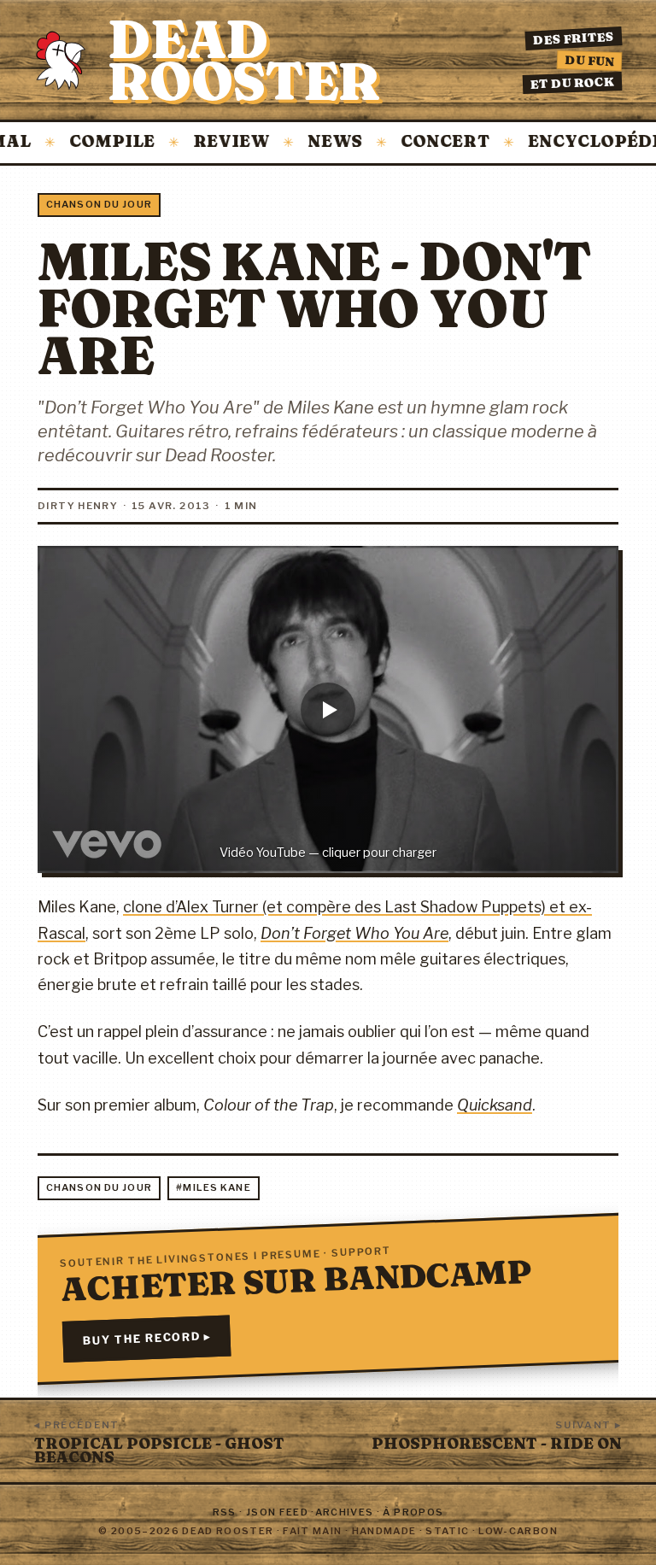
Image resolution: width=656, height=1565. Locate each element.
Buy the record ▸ (146, 1338)
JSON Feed (277, 1512)
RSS (225, 1512)
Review (206, 142)
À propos (413, 1512)
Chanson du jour (99, 204)
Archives (344, 1512)
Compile (87, 142)
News (310, 142)
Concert (420, 142)
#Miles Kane (213, 1187)
